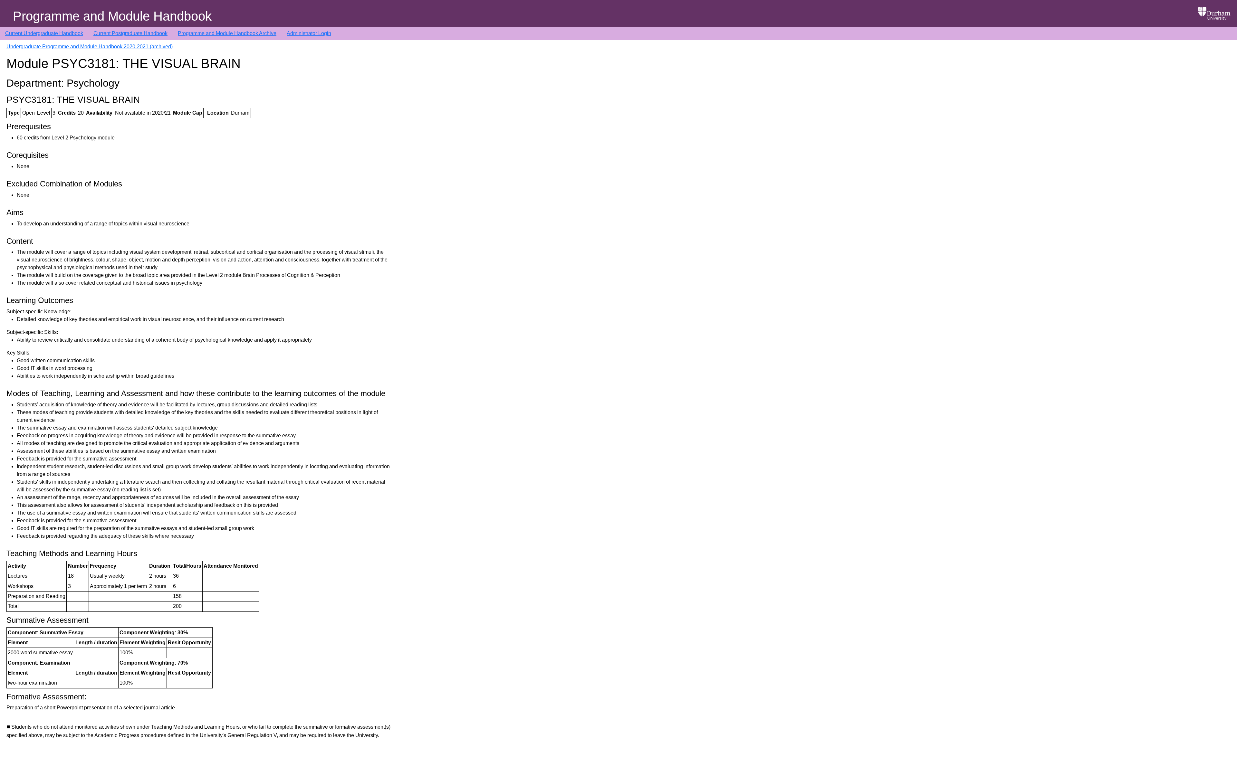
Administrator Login (309, 33)
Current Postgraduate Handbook (130, 33)
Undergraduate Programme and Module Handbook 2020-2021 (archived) (89, 46)
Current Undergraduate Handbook (44, 33)
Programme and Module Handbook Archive (227, 33)
